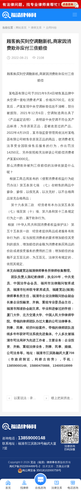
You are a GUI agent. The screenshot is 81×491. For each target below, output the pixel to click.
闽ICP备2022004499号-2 (24, 466)
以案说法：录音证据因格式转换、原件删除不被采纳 (25, 398)
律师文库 (36, 27)
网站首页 (21, 27)
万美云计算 (63, 466)
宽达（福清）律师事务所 (45, 462)
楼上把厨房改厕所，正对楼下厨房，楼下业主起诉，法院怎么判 (62, 398)
